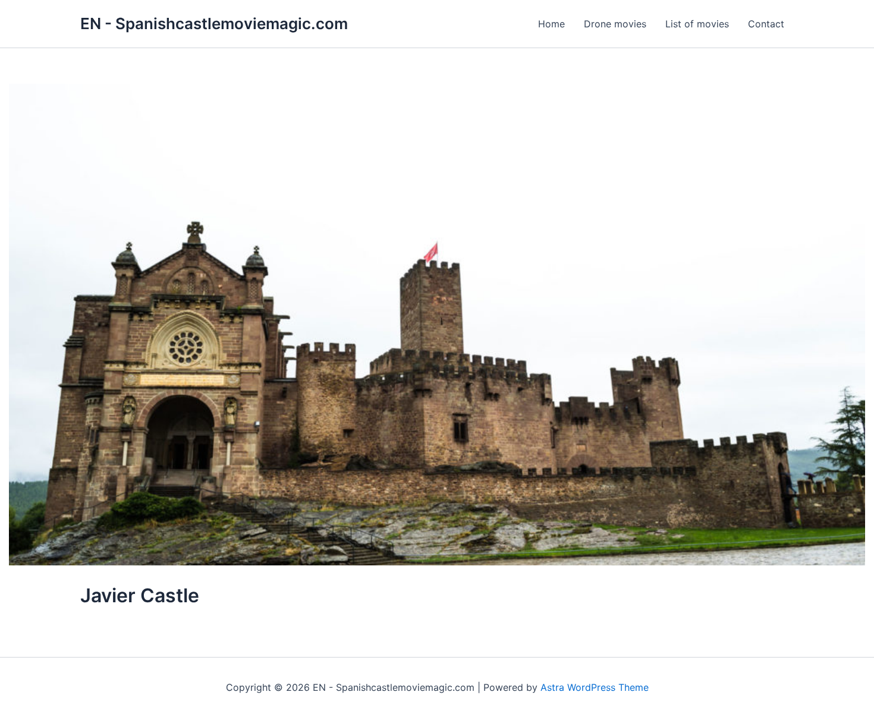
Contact (766, 24)
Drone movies (615, 24)
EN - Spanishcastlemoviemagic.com (214, 23)
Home (551, 24)
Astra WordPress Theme (594, 687)
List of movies (697, 24)
